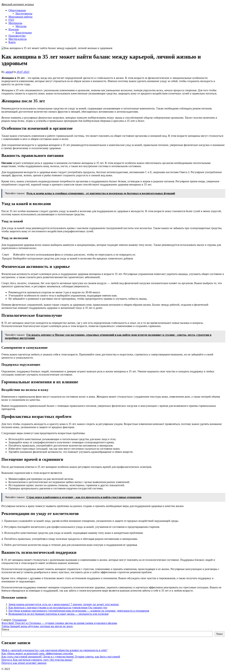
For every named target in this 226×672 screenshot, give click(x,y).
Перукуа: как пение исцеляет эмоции (23, 662)
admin (8, 71)
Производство (17, 35)
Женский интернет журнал (17, 4)
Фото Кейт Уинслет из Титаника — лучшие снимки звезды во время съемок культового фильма (59, 623)
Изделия (13, 29)
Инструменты (24, 13)
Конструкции (24, 32)
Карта (12, 42)
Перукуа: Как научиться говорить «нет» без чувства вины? (37, 659)
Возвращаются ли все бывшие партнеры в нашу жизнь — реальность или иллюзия (58, 613)
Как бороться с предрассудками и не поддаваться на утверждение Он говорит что (57, 607)
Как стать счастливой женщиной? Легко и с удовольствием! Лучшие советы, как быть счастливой (60, 656)
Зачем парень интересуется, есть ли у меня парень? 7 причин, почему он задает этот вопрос (63, 604)
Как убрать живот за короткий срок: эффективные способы (37, 653)
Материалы (15, 23)
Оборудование (17, 10)
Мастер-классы (17, 38)
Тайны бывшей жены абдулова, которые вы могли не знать (37, 626)
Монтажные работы (20, 16)
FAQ (11, 19)
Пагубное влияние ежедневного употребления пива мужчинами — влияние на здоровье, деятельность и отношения (78, 610)
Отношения (19, 619)
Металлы (21, 26)
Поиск (5, 629)
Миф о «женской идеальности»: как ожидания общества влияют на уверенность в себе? (54, 650)
